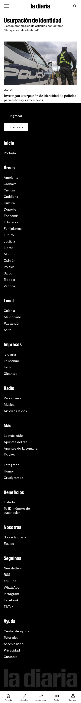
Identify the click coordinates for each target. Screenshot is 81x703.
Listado (9, 502)
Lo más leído (13, 436)
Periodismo (12, 398)
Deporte (10, 209)
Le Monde (11, 361)
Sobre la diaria (15, 537)
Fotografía (11, 465)
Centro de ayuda (16, 631)
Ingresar (16, 116)
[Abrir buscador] (74, 6)
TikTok (8, 607)
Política (9, 267)
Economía (11, 216)
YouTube (10, 581)
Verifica (9, 286)
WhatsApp (11, 587)
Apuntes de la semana (20, 448)
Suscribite (16, 127)
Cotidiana (11, 197)
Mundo (9, 254)
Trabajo (9, 280)
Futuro (9, 235)
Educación (12, 222)
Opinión (9, 261)
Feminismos (12, 229)
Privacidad (12, 650)
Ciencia (9, 190)
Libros (8, 248)
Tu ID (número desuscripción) (17, 510)
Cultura (9, 203)
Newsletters (13, 568)
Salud (8, 273)
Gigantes (10, 374)
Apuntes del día (16, 442)
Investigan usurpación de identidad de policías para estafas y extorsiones (40, 98)
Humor (9, 471)
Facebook (11, 600)
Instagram (11, 594)
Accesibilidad (14, 644)
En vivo (9, 455)
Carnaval (10, 184)
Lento (8, 367)
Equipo (9, 544)
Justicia (9, 241)
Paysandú (11, 323)
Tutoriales (11, 638)
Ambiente (11, 177)
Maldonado (12, 317)
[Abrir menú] (7, 6)
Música (9, 405)
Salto (7, 330)
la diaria (10, 354)
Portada (10, 153)
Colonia (9, 311)
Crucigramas (13, 478)
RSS (7, 575)
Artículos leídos (15, 411)
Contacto (11, 657)
